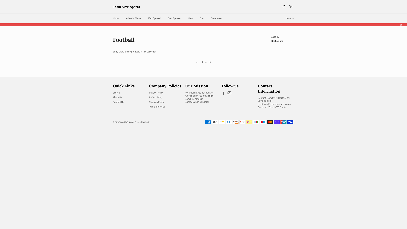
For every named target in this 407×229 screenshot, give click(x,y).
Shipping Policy (156, 102)
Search (116, 92)
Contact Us (118, 102)
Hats (190, 18)
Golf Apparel (174, 18)
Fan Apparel (154, 18)
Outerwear (216, 18)
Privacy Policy (156, 92)
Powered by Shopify (142, 122)
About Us (117, 97)
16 (210, 62)
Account (290, 18)
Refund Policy (156, 97)
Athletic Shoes (133, 18)
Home (116, 18)
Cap (202, 18)
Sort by (275, 37)
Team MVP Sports (126, 7)
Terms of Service (157, 106)
